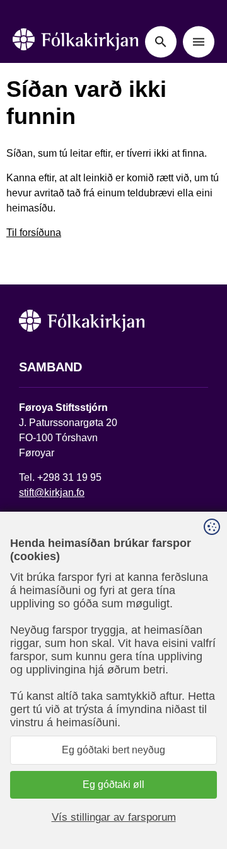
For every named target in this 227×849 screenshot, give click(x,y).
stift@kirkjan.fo (51, 492)
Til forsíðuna (33, 232)
